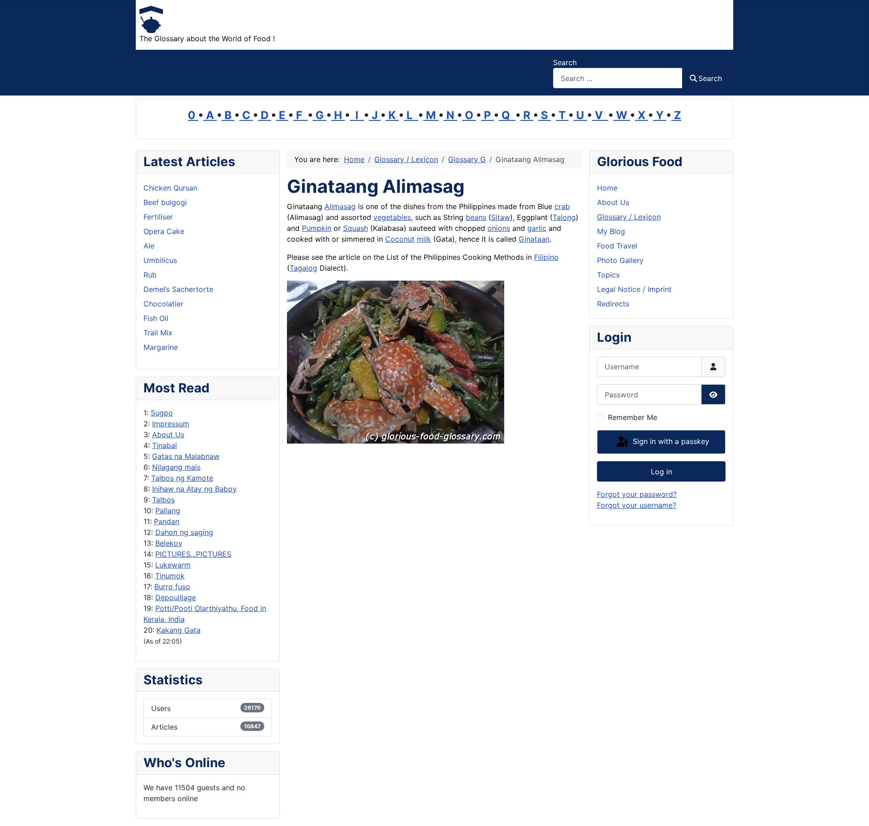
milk (424, 239)
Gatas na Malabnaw (186, 456)
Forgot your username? (636, 505)
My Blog (611, 231)
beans (476, 217)
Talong (564, 217)
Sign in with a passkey (669, 441)
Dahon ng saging (184, 532)
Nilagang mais (176, 467)
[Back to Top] (853, 809)
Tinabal (164, 445)
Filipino (546, 257)
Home (607, 187)
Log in (661, 471)
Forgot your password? (637, 494)
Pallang (167, 510)
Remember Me (632, 417)
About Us (168, 434)
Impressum (170, 423)
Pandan (166, 521)
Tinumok (170, 575)
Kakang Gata (179, 630)
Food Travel (617, 245)
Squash (355, 228)
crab (562, 206)
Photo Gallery (620, 260)
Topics (608, 274)
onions (498, 228)
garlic (536, 228)
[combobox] (618, 78)
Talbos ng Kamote (182, 477)
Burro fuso (172, 586)
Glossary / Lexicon (629, 216)
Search (565, 62)
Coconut (400, 239)
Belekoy (168, 543)
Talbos (163, 499)
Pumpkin (316, 228)
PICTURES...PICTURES (193, 554)
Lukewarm (173, 564)
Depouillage (175, 597)
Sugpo (162, 412)
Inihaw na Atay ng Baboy (194, 488)
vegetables (392, 217)
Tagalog (303, 267)
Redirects (613, 303)
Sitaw (500, 217)
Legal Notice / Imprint (634, 289)
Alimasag (340, 206)
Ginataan (534, 239)
